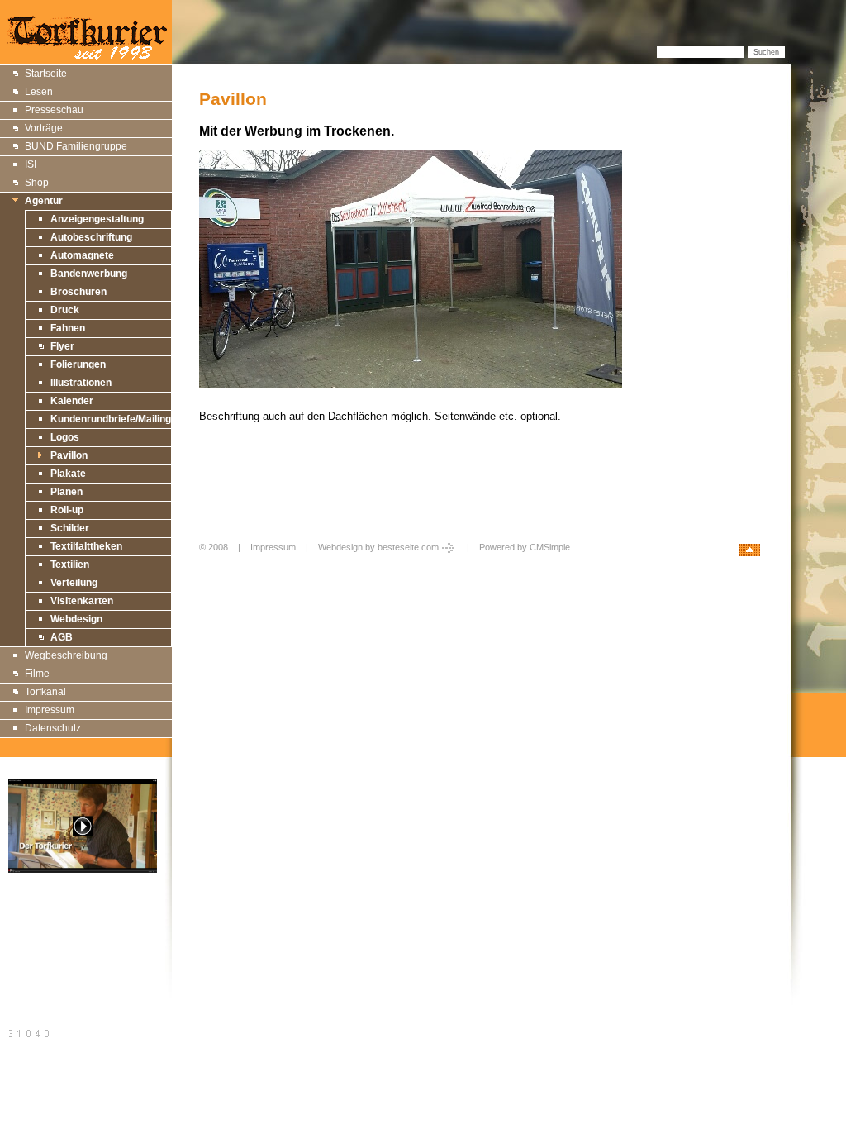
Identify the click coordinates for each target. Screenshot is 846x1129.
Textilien (69, 564)
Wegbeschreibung (66, 655)
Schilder (69, 528)
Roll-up (66, 510)
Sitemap (27, 917)
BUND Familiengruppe (76, 146)
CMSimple (550, 547)
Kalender (71, 401)
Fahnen (67, 328)
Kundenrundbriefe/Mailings (113, 419)
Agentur (44, 201)
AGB (61, 637)
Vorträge (44, 128)
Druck (64, 310)
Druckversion (39, 936)
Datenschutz (53, 728)
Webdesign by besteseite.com (378, 547)
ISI (30, 164)
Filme (37, 673)
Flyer (62, 346)
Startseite (46, 73)
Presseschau (54, 110)
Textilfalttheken (86, 546)
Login (212, 565)
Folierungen (78, 364)
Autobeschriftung (91, 237)
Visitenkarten (81, 601)
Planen (66, 492)
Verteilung (73, 582)
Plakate (68, 473)
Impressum (49, 710)
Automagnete (82, 255)
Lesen (39, 92)
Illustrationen (81, 382)
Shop (37, 182)
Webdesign (76, 619)
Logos (64, 437)
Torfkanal (45, 692)
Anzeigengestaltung (97, 219)
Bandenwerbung (88, 273)
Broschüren (78, 292)
